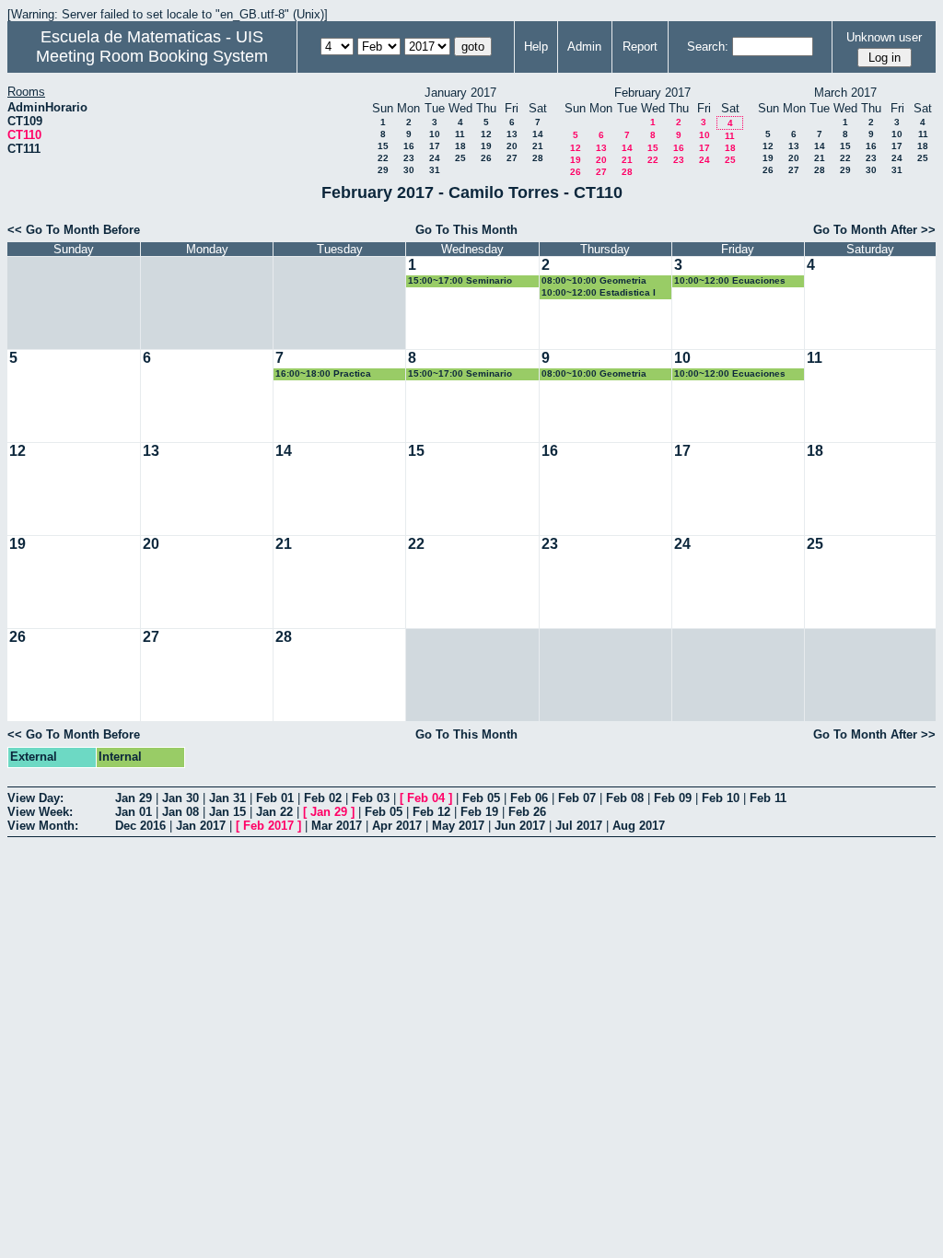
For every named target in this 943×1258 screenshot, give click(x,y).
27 (512, 158)
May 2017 (458, 826)
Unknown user (884, 37)
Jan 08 (180, 812)
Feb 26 (527, 812)
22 (383, 158)
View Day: (35, 798)
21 (537, 146)
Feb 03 (371, 798)
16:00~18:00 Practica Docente (323, 374)
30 (408, 170)
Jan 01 (133, 812)
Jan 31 (227, 798)
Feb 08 (625, 798)
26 (486, 158)
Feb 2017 (268, 826)
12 (486, 134)
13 (512, 134)
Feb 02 (323, 798)
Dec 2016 (140, 826)
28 (537, 158)
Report (640, 46)
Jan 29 (133, 798)
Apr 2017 (397, 826)
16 (408, 146)
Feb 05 (481, 798)
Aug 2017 (638, 826)
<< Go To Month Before (73, 230)
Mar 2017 (336, 826)
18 (460, 146)
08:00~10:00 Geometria (593, 280)
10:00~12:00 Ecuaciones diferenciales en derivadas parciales (734, 281)
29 (383, 170)
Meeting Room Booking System (152, 56)
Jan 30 (180, 798)
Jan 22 (274, 812)
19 (486, 146)
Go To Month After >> (874, 230)
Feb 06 (529, 798)
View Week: (40, 812)
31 (434, 170)
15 (383, 146)
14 (537, 134)
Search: (707, 46)
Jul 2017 (578, 826)
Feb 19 (479, 812)
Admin (584, 46)
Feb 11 (768, 798)
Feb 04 (426, 798)
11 (460, 134)
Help (536, 46)
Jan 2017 (201, 826)
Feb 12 (431, 812)
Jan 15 (227, 812)
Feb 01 (275, 798)
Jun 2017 (520, 826)
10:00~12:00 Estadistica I (598, 292)
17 (434, 146)
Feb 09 (673, 798)
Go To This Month (466, 230)
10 (434, 134)
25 (460, 158)
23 (408, 158)
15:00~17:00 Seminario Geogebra (460, 281)
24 (434, 158)
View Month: (42, 826)
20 (512, 146)
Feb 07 (577, 798)
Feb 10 (720, 798)
